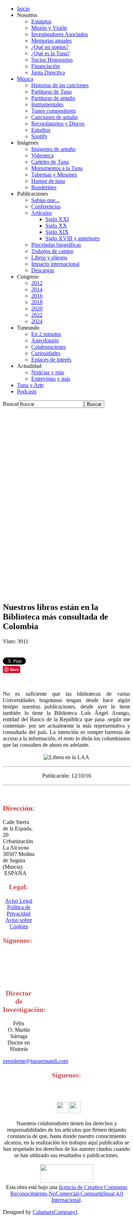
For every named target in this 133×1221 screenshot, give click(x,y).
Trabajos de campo (52, 251)
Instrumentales (47, 104)
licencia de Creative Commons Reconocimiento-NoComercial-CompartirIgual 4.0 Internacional (68, 1193)
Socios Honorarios (52, 60)
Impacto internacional (55, 264)
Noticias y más (47, 372)
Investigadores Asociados (59, 34)
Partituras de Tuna (51, 92)
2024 (37, 321)
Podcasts (27, 391)
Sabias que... (45, 200)
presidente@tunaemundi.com (35, 1061)
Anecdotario (45, 340)
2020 (37, 309)
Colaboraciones (48, 347)
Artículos (41, 213)
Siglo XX (56, 226)
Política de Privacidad (19, 910)
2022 (37, 315)
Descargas (42, 270)
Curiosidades (45, 353)
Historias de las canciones (60, 85)
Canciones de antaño (54, 117)
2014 (37, 289)
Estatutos (41, 21)
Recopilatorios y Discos (57, 124)
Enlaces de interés (51, 360)
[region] (66, 501)
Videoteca (42, 155)
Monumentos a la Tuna (57, 168)
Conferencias (46, 206)
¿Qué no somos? (49, 47)
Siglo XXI (57, 219)
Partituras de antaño (53, 98)
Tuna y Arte (30, 385)
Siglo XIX (57, 232)
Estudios (40, 130)
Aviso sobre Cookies (18, 923)
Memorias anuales (51, 41)
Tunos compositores (53, 111)
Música (25, 79)
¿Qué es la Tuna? (50, 53)
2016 (37, 296)
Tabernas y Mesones (54, 175)
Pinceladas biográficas (56, 245)
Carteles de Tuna (50, 162)
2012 (37, 283)
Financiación (45, 66)
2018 (37, 302)
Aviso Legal (18, 901)
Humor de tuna (48, 181)
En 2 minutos (46, 334)
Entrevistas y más (50, 379)
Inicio (23, 9)
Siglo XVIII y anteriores (72, 238)
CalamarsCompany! (55, 1212)
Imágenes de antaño (53, 149)
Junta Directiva (48, 72)
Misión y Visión (49, 28)
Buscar (10, 404)
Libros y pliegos (49, 257)
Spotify (39, 136)
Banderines (43, 187)
